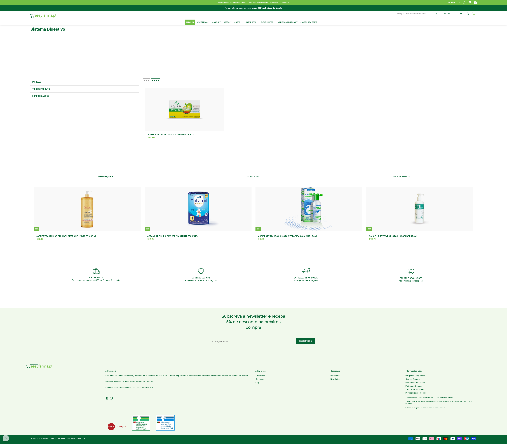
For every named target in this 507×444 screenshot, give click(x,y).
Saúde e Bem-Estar (309, 22)
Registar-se (305, 341)
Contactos (259, 379)
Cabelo (215, 22)
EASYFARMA (42, 439)
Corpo (237, 22)
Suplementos (267, 22)
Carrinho (473, 14)
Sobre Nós (260, 376)
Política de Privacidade (415, 382)
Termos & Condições (414, 389)
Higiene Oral (251, 22)
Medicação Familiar (287, 22)
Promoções (335, 376)
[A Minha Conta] (468, 13)
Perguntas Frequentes (415, 376)
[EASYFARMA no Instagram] (111, 398)
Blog (257, 382)
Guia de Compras (413, 379)
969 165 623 (235, 3)
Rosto (227, 22)
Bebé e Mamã (202, 22)
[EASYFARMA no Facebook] (106, 398)
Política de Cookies (413, 386)
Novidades (335, 379)
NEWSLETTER (454, 3)
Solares (190, 22)
